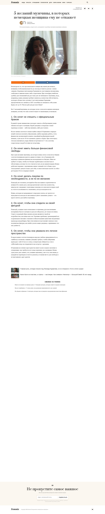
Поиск (87, 2)
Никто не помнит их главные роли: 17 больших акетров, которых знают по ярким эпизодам (40, 285)
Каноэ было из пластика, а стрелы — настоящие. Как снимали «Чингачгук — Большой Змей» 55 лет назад (55, 274)
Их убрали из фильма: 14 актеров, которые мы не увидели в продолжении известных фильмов (41, 291)
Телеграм (84, 8)
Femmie (19, 2)
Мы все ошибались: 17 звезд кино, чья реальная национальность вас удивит (36, 288)
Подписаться (63, 497)
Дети (50, 2)
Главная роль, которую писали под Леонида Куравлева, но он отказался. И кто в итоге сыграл (51, 269)
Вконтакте (88, 8)
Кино (63, 2)
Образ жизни (57, 2)
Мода (23, 2)
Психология (44, 2)
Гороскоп (69, 2)
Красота (28, 2)
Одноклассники (92, 8)
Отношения (35, 2)
